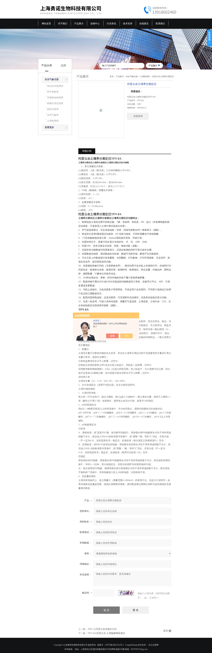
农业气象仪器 (52, 79)
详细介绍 (86, 151)
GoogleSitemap (131, 645)
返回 (165, 630)
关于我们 (62, 23)
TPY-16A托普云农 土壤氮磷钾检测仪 (106, 633)
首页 (112, 76)
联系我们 (160, 23)
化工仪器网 (154, 645)
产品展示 (78, 23)
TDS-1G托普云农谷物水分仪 (102, 629)
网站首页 (46, 23)
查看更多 (49, 127)
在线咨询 (138, 116)
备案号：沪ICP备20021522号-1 (110, 645)
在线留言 (144, 23)
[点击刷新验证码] (126, 593)
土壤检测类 (145, 76)
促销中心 (95, 23)
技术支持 (127, 23)
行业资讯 (111, 23)
